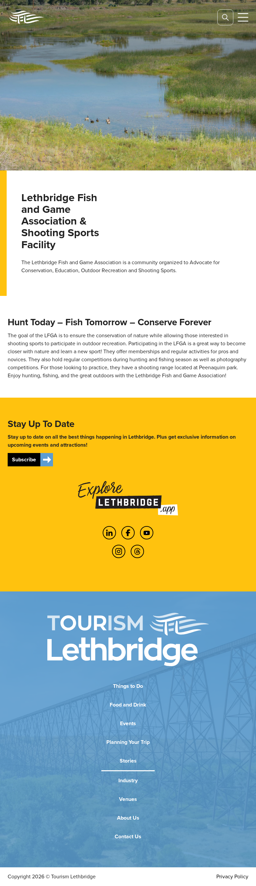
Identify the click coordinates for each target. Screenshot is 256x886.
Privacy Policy (232, 876)
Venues (128, 799)
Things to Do (128, 686)
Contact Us (128, 836)
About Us (128, 818)
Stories (128, 761)
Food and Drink (128, 705)
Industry (128, 780)
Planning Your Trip (128, 742)
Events (128, 723)
